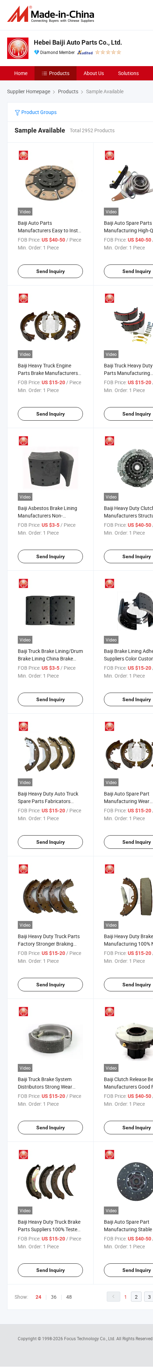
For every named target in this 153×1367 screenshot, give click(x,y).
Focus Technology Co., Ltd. (90, 1338)
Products (59, 73)
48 (69, 1296)
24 (38, 1297)
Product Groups (38, 112)
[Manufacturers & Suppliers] (52, 14)
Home (20, 73)
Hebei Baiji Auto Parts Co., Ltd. (78, 42)
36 (54, 1296)
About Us (94, 73)
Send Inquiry (50, 271)
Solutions (128, 73)
